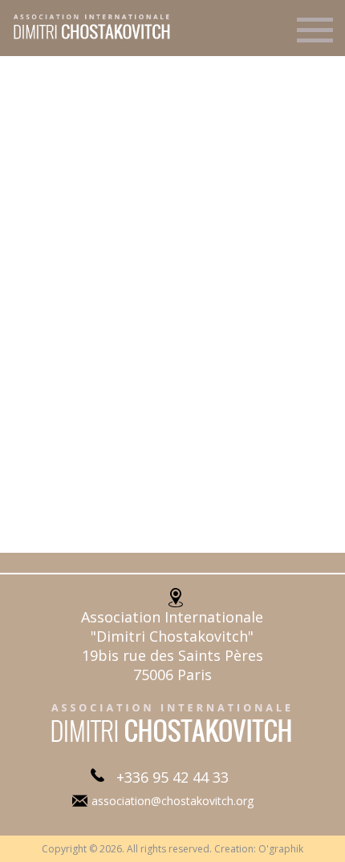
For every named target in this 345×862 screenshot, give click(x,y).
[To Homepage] (86, 37)
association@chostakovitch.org (172, 800)
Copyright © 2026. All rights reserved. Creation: (150, 849)
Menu (315, 37)
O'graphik (280, 849)
